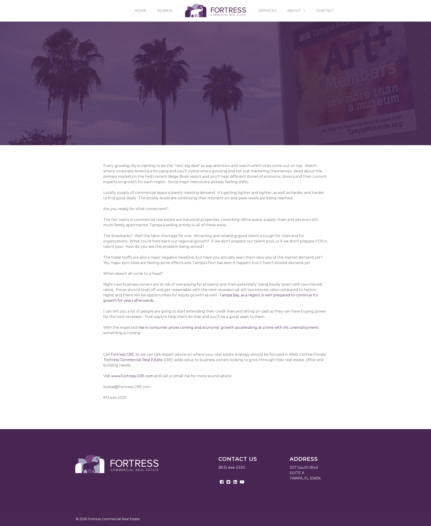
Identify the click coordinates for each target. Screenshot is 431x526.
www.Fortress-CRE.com (132, 376)
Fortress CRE (122, 354)
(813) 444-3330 (231, 467)
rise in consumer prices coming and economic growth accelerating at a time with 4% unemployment (228, 327)
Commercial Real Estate (181, 103)
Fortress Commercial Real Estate (241, 103)
